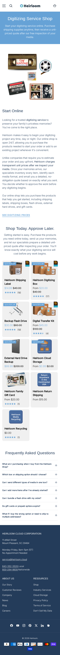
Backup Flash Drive (15, 320)
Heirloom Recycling (15, 428)
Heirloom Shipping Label (15, 282)
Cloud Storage (40, 595)
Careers (6, 610)
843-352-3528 (10, 566)
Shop (36, 584)
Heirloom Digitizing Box (44, 282)
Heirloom (34, 638)
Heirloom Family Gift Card (13, 393)
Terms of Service (42, 605)
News (5, 600)
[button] (11, 6)
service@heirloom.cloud (14, 559)
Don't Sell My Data (42, 610)
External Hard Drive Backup (15, 360)
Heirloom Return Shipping (42, 393)
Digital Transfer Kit (43, 320)
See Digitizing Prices (16, 215)
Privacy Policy (40, 600)
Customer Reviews (11, 590)
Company (7, 595)
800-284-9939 (10, 569)
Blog (4, 605)
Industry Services (42, 590)
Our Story (7, 584)
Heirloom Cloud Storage (42, 360)
